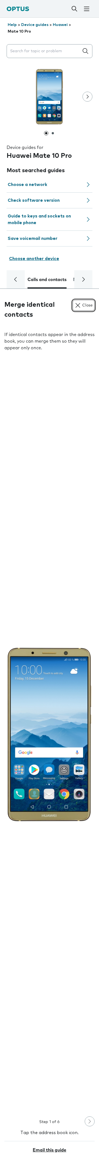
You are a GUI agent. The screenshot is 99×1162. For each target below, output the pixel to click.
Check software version (34, 200)
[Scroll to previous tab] (16, 279)
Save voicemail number (32, 238)
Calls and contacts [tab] (47, 279)
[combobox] (44, 51)
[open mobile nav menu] (86, 8)
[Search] (74, 8)
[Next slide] (87, 97)
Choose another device (34, 258)
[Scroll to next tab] (83, 279)
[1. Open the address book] (49, 734)
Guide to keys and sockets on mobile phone (39, 219)
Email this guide (49, 1150)
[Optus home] (18, 8)
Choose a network (27, 184)
